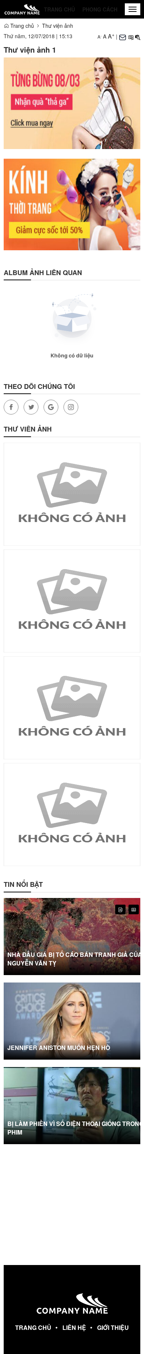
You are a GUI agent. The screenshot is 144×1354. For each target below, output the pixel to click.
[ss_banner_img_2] (72, 102)
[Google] (51, 407)
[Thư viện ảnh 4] (72, 493)
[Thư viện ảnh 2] (72, 707)
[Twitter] (31, 407)
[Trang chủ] (22, 9)
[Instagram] (71, 407)
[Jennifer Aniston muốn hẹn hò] (72, 1021)
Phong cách (99, 9)
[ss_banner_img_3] (72, 203)
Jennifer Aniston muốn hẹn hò (58, 1048)
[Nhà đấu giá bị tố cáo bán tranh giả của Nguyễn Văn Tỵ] (72, 936)
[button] (131, 36)
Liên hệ (74, 1327)
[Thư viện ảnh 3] (72, 814)
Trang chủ (59, 9)
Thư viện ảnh (57, 25)
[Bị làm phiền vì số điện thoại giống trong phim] (72, 1105)
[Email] (122, 36)
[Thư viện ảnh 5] (72, 600)
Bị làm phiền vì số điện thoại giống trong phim (75, 1128)
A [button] (99, 36)
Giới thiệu (113, 1327)
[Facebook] (11, 407)
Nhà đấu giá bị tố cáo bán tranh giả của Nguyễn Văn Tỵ (74, 959)
